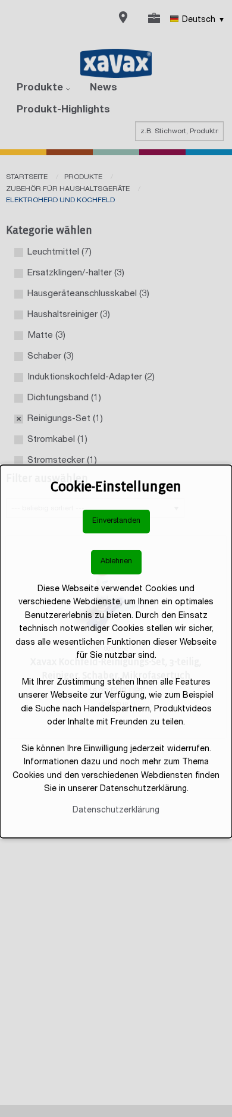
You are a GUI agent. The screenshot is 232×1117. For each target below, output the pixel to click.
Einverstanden (116, 521)
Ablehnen (116, 562)
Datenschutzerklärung (116, 811)
